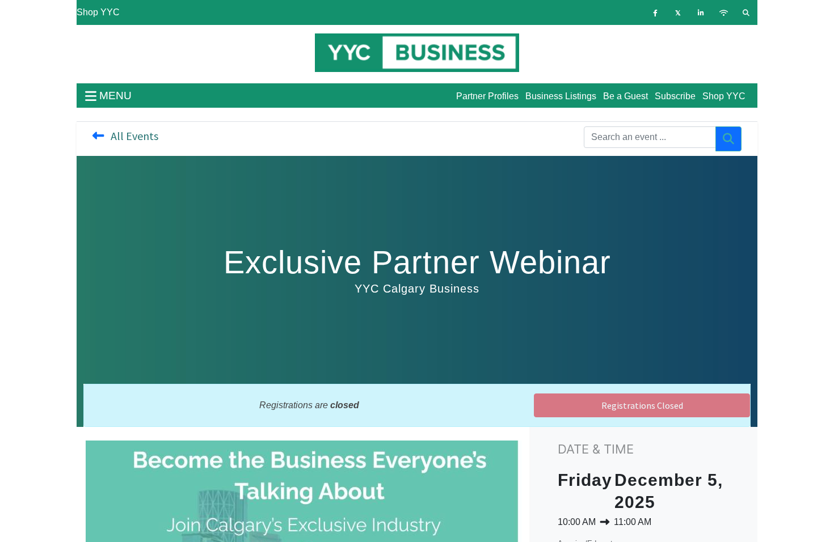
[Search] (728, 138)
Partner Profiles (487, 96)
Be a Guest (625, 96)
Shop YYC (98, 12)
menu (114, 95)
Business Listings (560, 96)
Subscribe (675, 96)
